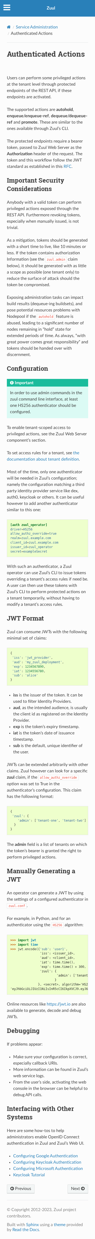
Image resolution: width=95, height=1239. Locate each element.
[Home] (9, 27)
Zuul (51, 8)
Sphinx (32, 1225)
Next (76, 1189)
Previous (22, 1189)
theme (59, 1225)
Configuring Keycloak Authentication (47, 1162)
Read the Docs (25, 1230)
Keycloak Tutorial (29, 1175)
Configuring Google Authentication (45, 1156)
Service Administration (37, 27)
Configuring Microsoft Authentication (48, 1169)
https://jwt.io (58, 1004)
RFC (68, 166)
